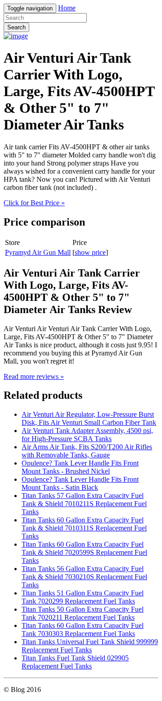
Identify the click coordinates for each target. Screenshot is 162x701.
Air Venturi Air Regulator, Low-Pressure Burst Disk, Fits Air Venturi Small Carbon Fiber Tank (89, 418)
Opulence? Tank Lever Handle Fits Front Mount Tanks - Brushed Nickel (80, 467)
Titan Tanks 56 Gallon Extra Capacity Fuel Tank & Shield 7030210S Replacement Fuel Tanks (84, 577)
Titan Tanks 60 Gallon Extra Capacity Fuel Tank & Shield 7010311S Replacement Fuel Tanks (84, 528)
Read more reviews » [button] (34, 376)
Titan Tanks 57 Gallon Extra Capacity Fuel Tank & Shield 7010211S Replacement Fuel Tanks (84, 504)
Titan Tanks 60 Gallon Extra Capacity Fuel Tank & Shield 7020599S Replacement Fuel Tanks (84, 552)
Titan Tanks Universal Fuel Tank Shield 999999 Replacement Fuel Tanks (90, 646)
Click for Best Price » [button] (34, 203)
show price (90, 252)
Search (16, 27)
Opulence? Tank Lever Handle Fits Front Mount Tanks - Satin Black (80, 483)
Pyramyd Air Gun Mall (38, 252)
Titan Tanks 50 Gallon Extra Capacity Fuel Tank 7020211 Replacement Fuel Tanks (83, 613)
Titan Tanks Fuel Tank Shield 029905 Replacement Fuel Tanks (75, 662)
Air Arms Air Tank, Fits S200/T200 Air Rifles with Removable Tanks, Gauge (87, 451)
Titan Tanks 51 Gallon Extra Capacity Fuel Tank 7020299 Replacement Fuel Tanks (83, 597)
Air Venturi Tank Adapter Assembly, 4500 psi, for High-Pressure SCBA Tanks (87, 435)
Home (67, 8)
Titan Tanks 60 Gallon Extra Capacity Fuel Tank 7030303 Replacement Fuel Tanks (83, 629)
